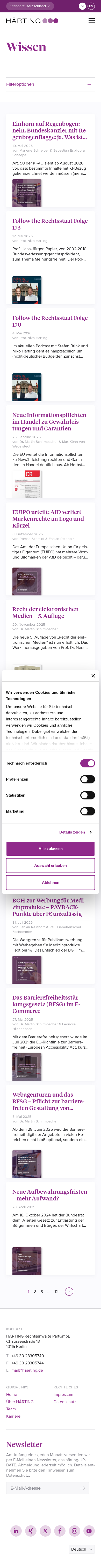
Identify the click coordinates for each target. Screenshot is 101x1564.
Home (11, 1394)
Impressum (63, 1394)
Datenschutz (65, 1401)
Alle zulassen (51, 848)
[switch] (87, 779)
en (91, 6)
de (82, 6)
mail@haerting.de (27, 1370)
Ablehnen (50, 882)
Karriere (13, 1416)
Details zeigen (72, 832)
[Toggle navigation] (91, 20)
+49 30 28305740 (27, 1355)
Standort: (17, 6)
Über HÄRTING (19, 1401)
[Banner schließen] (93, 676)
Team (11, 1409)
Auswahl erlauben (50, 865)
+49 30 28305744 (27, 1363)
